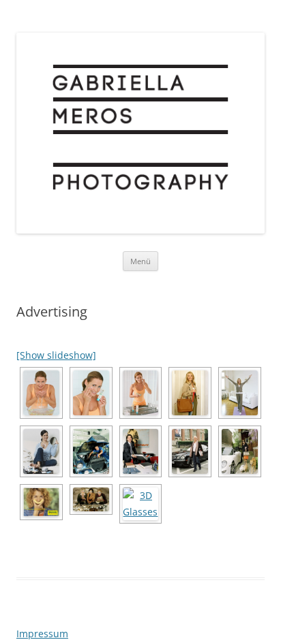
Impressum (42, 633)
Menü (140, 261)
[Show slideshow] (56, 355)
